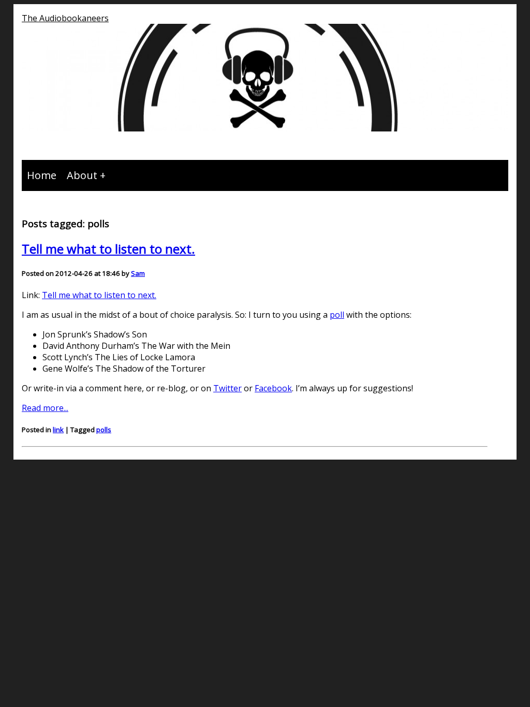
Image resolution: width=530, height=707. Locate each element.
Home (41, 175)
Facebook (273, 388)
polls (103, 429)
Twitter (227, 388)
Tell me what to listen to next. (108, 248)
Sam (138, 273)
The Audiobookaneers (65, 18)
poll (337, 314)
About (82, 175)
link (58, 429)
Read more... (45, 408)
